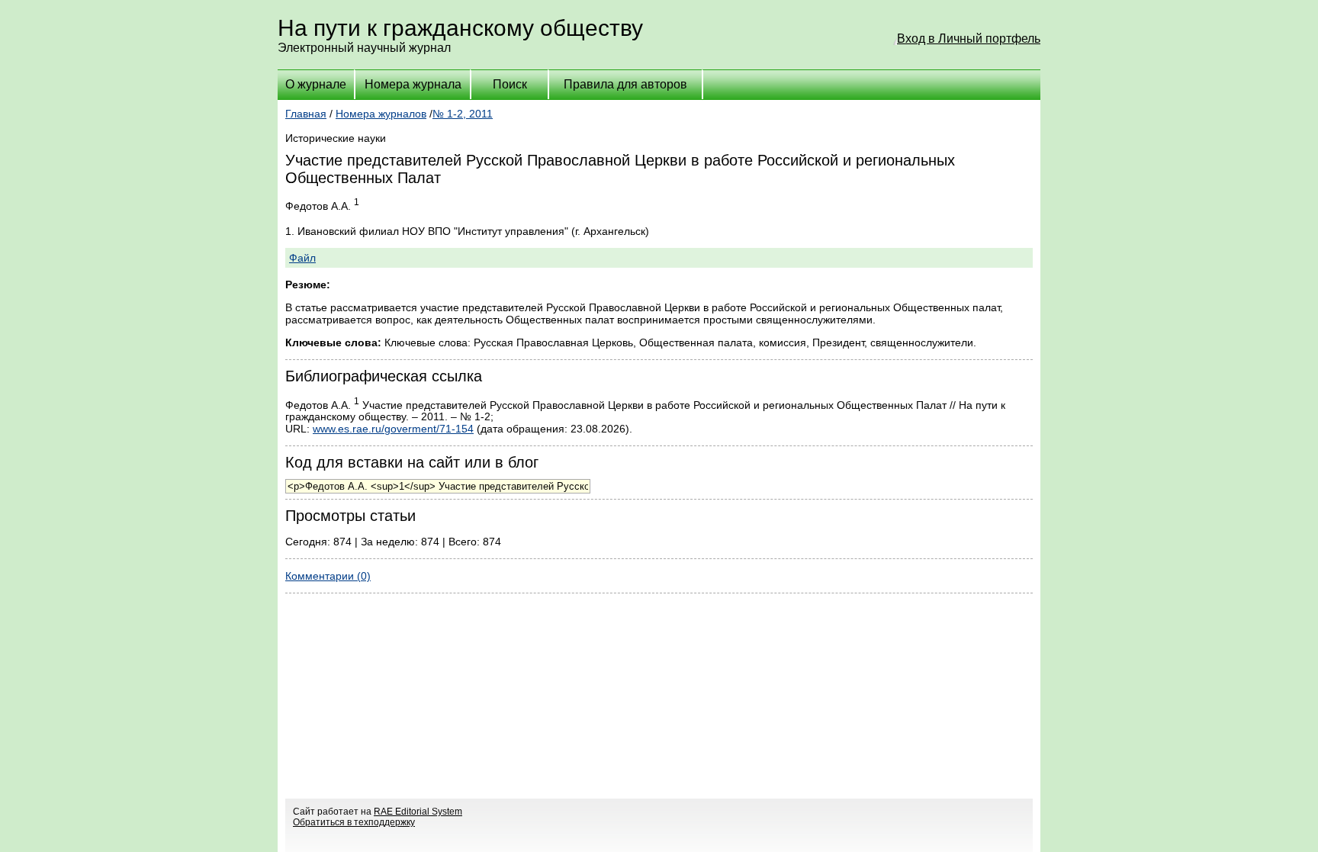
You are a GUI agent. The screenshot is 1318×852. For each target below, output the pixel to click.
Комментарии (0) (328, 576)
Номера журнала (413, 84)
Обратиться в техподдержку (354, 822)
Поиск (510, 84)
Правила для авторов (625, 84)
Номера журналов (381, 114)
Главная (305, 114)
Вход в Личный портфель (968, 38)
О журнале (315, 84)
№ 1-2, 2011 (462, 114)
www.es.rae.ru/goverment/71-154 (393, 429)
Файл (302, 258)
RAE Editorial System (418, 811)
